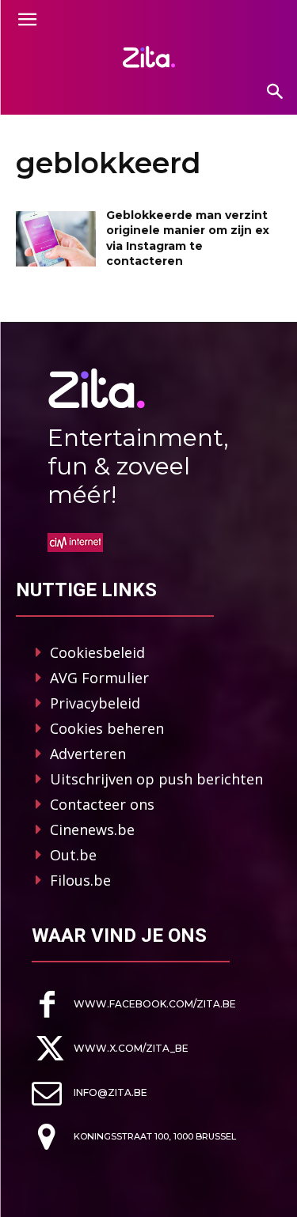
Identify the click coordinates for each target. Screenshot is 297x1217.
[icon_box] (134, 1004)
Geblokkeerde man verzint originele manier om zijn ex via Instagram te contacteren (187, 238)
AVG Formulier (99, 677)
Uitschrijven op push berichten (156, 778)
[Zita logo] (148, 57)
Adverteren (88, 753)
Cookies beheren (107, 728)
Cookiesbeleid (97, 652)
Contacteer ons (102, 804)
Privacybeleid (95, 703)
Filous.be (80, 880)
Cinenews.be (92, 829)
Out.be (73, 854)
